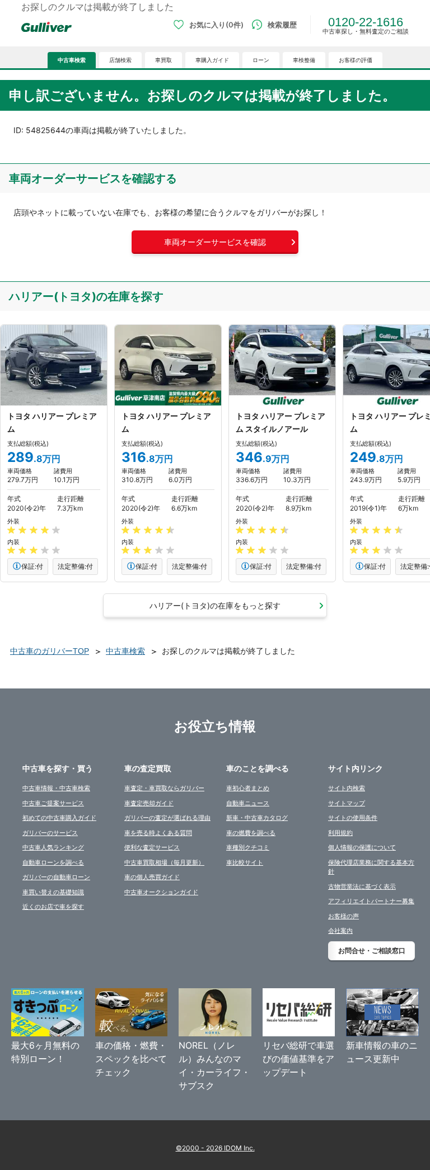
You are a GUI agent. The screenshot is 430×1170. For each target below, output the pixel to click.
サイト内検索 (346, 788)
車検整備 (304, 60)
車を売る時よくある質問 (158, 833)
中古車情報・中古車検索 (56, 788)
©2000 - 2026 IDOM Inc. (215, 1148)
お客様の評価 (355, 60)
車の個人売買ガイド (152, 877)
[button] (215, 242)
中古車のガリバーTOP (49, 651)
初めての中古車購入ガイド (59, 818)
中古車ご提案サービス (53, 803)
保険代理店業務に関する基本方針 (371, 867)
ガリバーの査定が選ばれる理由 (167, 818)
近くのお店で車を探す (53, 906)
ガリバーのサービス (50, 833)
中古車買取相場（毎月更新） (164, 862)
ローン (261, 60)
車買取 (163, 60)
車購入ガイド (212, 60)
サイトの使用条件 (352, 818)
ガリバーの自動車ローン (56, 877)
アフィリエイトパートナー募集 (371, 901)
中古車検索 (72, 60)
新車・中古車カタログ (257, 818)
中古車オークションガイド (161, 892)
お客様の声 (343, 916)
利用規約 (340, 833)
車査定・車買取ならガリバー (164, 788)
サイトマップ (346, 803)
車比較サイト (244, 862)
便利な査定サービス (152, 847)
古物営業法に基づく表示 (362, 886)
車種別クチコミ (247, 847)
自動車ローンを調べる (53, 862)
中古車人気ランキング (53, 847)
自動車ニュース (247, 803)
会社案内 (340, 931)
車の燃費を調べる (250, 833)
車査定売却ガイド (149, 803)
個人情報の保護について (362, 847)
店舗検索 (120, 60)
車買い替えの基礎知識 (53, 892)
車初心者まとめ (247, 788)
